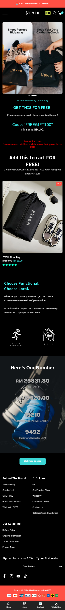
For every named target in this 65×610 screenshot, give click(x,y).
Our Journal (8, 490)
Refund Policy (8, 530)
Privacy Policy (9, 547)
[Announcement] (32, 4)
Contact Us (37, 508)
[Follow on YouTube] (18, 576)
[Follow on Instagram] (11, 576)
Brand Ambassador (11, 502)
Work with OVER (10, 508)
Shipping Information (11, 536)
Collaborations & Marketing (45, 513)
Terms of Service (10, 542)
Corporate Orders (41, 502)
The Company (8, 485)
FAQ (34, 485)
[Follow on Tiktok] (25, 576)
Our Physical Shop (41, 490)
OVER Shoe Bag (11, 257)
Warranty (37, 496)
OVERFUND (7, 496)
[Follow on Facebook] (4, 576)
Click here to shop (33, 461)
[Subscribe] (59, 566)
